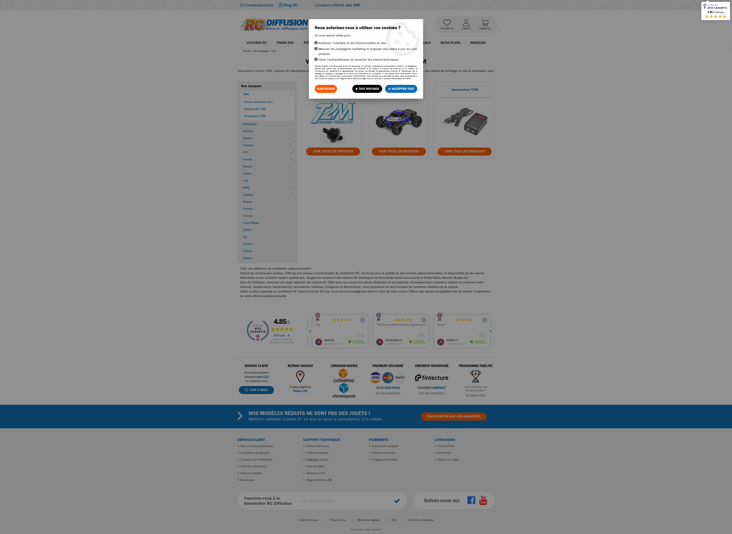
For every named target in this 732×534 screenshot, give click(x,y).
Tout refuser (368, 89)
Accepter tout (402, 89)
